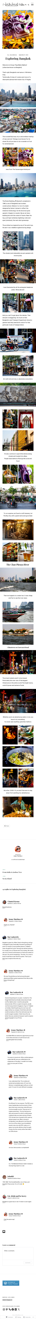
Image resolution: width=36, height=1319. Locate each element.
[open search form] (28, 5)
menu (32, 3)
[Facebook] (12, 1309)
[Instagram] (4, 1309)
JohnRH (11, 1176)
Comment (27, 1262)
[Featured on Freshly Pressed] (11, 1285)
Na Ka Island (7, 879)
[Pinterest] (6, 1309)
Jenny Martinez (13, 55)
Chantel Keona (13, 901)
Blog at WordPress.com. (18, 1315)
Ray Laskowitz (13, 937)
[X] (18, 1309)
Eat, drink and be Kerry (17, 1196)
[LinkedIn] (15, 1309)
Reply (4, 908)
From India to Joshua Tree (12, 872)
